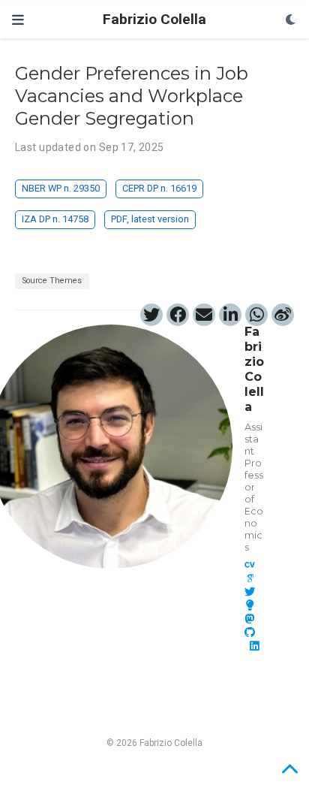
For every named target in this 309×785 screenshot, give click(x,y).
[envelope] (204, 314)
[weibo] (283, 314)
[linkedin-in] (230, 314)
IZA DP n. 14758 (55, 219)
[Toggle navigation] (18, 20)
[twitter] (151, 314)
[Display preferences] (291, 20)
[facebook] (177, 314)
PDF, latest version (150, 219)
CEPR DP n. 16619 (159, 188)
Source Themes (52, 280)
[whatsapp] (256, 314)
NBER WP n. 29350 (61, 188)
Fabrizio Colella (154, 19)
